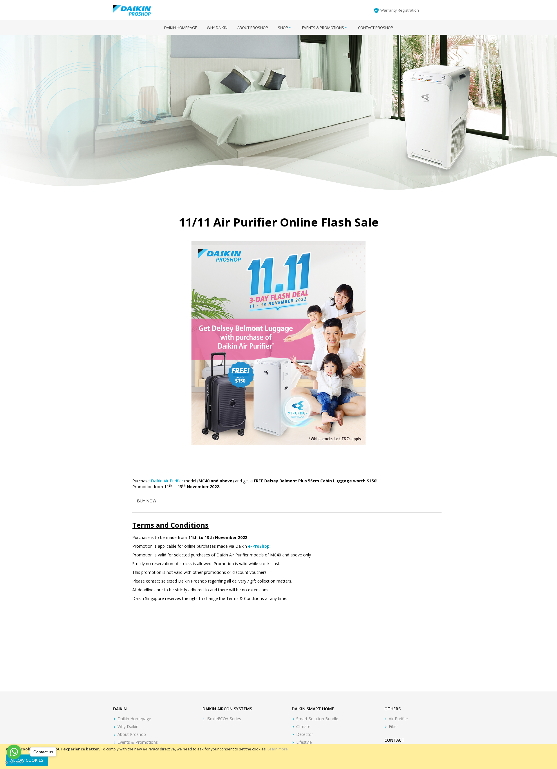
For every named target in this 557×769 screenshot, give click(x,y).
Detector (304, 734)
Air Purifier (398, 718)
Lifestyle (304, 742)
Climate (303, 726)
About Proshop (131, 734)
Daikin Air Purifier (167, 481)
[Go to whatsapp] (14, 752)
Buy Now (146, 501)
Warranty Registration (399, 10)
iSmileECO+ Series (224, 718)
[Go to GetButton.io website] (14, 763)
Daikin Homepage (134, 718)
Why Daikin (127, 726)
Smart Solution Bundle (317, 718)
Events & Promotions (137, 742)
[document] (278, 756)
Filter (393, 726)
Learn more (277, 749)
